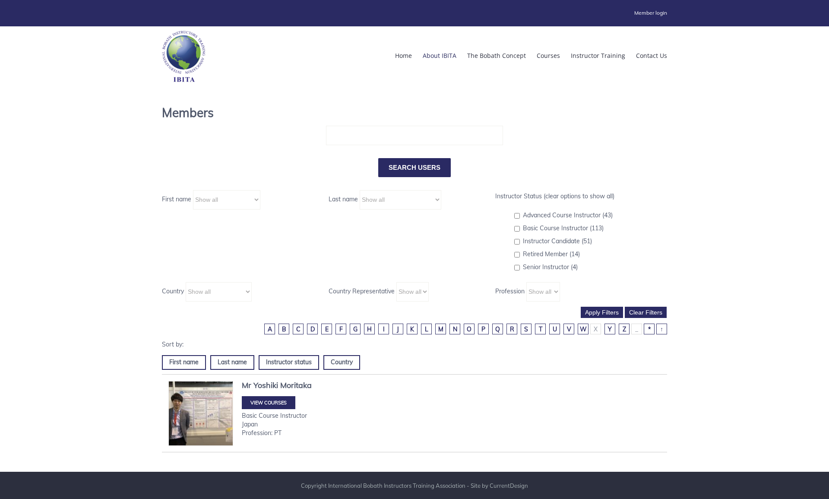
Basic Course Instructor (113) (563, 228)
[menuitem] (651, 13)
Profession (510, 291)
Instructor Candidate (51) (557, 241)
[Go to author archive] (201, 413)
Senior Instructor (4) (550, 267)
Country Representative (362, 291)
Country (173, 291)
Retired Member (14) (551, 254)
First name (176, 199)
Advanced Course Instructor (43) (568, 215)
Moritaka (296, 385)
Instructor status (289, 362)
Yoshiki (265, 385)
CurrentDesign (509, 485)
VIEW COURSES (268, 403)
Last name (343, 199)
